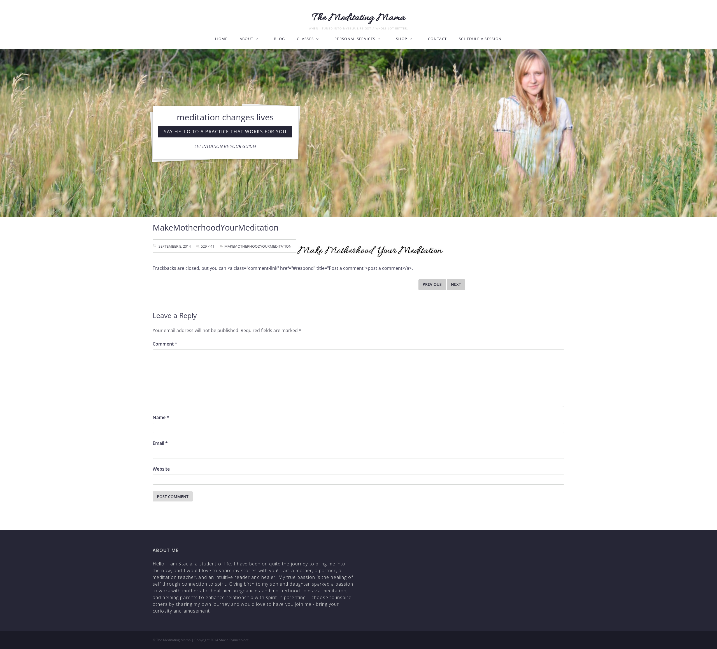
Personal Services (354, 38)
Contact (437, 38)
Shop (401, 38)
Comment (165, 344)
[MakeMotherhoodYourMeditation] (370, 251)
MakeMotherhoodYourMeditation (258, 246)
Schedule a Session (480, 38)
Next (456, 284)
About (246, 38)
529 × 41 (207, 246)
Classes (305, 38)
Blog (279, 38)
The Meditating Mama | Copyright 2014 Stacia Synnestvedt (202, 640)
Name (161, 417)
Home (221, 38)
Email (160, 443)
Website (161, 469)
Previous (432, 284)
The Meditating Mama (358, 18)
